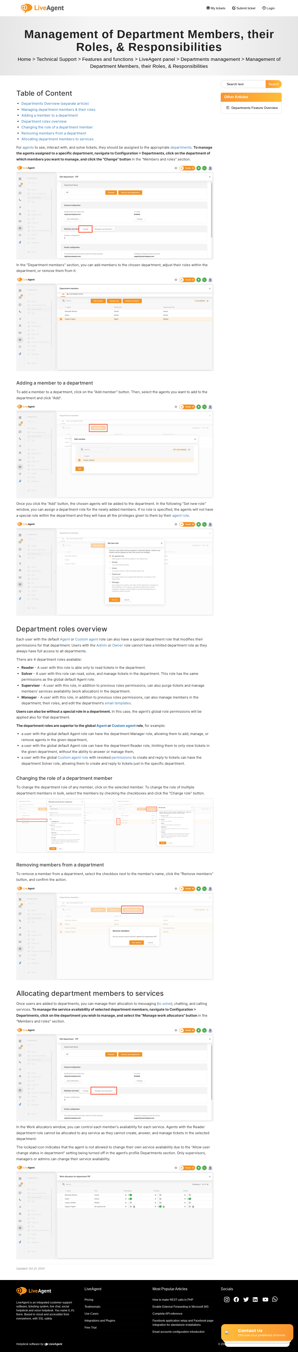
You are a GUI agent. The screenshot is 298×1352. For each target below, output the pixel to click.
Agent (65, 639)
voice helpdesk (43, 1310)
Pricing (89, 1299)
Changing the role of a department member (57, 127)
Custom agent (86, 639)
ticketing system (38, 1306)
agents (28, 147)
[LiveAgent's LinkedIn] (254, 1301)
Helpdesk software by (39, 1344)
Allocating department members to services (57, 139)
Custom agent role (73, 757)
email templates (118, 703)
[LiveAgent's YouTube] (264, 1301)
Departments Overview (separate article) (55, 103)
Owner (117, 645)
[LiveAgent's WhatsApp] (273, 1301)
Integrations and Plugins (100, 1320)
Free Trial (91, 1327)
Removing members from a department (53, 133)
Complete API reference (167, 1313)
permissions (122, 757)
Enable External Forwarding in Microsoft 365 (180, 1306)
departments (181, 147)
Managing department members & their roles (58, 109)
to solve (164, 1003)
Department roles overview (44, 121)
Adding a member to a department (49, 115)
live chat (55, 1306)
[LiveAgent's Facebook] (235, 1301)
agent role (180, 515)
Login (270, 8)
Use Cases (91, 1313)
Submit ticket (245, 8)
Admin (101, 645)
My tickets (217, 8)
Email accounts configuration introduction (178, 1331)
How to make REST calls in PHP (172, 1299)
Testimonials (92, 1306)
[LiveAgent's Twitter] (244, 1301)
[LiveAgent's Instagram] (225, 1301)
